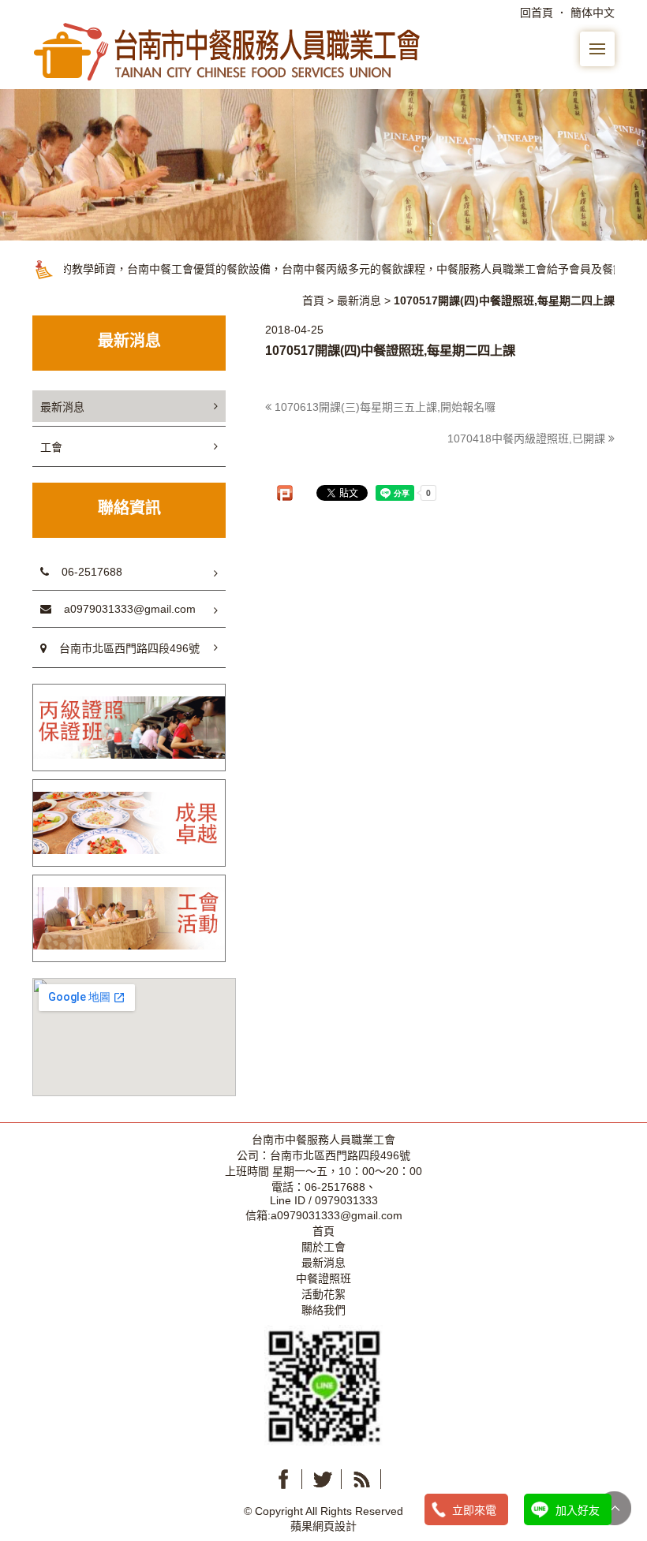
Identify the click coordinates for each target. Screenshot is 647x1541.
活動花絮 (323, 1294)
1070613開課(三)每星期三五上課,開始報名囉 (383, 407)
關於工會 (323, 1247)
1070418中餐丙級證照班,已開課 (527, 438)
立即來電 (474, 1510)
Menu (597, 49)
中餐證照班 (323, 1278)
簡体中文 (592, 12)
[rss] (362, 1479)
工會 (51, 447)
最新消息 (359, 300)
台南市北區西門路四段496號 (123, 648)
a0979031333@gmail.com (123, 609)
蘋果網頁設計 (323, 1526)
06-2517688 (85, 571)
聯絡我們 (323, 1310)
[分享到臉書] (283, 1479)
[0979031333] (323, 1384)
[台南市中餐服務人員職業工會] (228, 51)
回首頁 (536, 12)
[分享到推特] (322, 1479)
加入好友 (577, 1510)
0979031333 (346, 1200)
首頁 (313, 300)
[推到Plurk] (285, 493)
